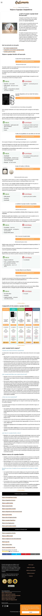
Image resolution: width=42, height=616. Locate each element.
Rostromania (15, 7)
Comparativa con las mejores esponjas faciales (14, 49)
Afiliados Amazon (31, 573)
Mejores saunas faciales (7, 505)
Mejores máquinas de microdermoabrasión (11, 538)
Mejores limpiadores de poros (8, 500)
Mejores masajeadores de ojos (8, 547)
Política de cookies (31, 567)
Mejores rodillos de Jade (7, 535)
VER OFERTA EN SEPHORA (27, 168)
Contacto (31, 576)
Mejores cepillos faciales (7, 503)
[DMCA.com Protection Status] (11, 586)
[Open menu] (1, 2)
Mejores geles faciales (7, 514)
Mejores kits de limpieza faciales (9, 517)
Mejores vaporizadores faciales (9, 508)
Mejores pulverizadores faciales (9, 525)
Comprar (6, 324)
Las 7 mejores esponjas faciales (10, 47)
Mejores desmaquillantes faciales (9, 497)
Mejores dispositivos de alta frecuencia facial (12, 511)
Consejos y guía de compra (9, 51)
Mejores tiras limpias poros (8, 523)
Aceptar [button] (30, 612)
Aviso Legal (30, 564)
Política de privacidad (30, 570)
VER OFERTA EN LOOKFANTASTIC (27, 98)
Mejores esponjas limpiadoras (8, 520)
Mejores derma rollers (7, 544)
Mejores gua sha (5, 541)
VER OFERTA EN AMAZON (28, 61)
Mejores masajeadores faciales (9, 533)
